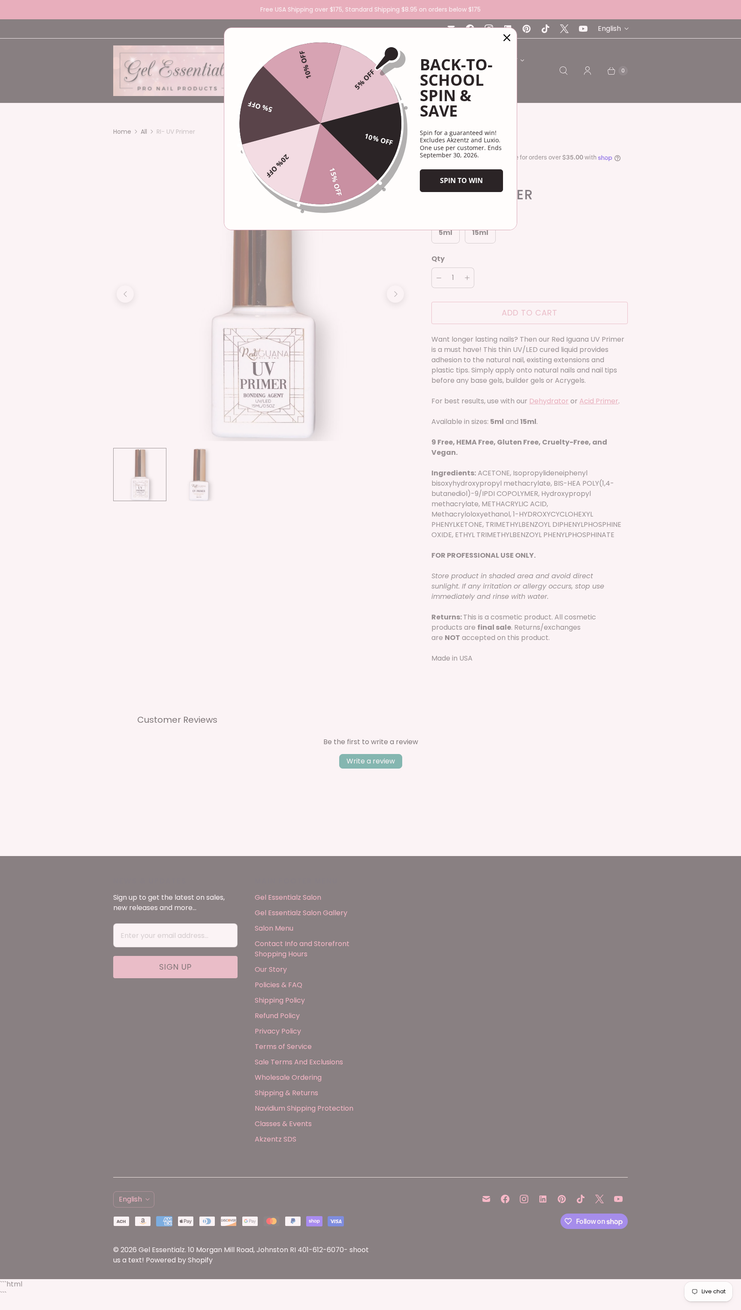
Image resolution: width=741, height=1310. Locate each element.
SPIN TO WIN (461, 180)
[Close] (507, 37)
